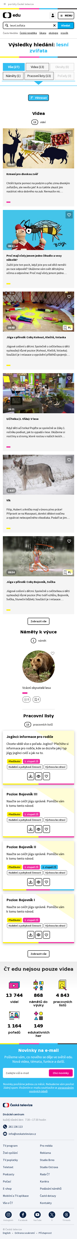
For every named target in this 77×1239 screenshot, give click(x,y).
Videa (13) (37, 67)
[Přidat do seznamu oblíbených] (69, 133)
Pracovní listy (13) (39, 76)
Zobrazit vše (38, 621)
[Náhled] (38, 776)
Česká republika (28, 33)
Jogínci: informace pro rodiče (29, 736)
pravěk (64, 33)
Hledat (65, 25)
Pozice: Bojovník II (21, 847)
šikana (42, 33)
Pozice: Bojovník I (20, 900)
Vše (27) (14, 67)
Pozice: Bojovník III (21, 794)
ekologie (53, 33)
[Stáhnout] (30, 776)
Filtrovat (41, 98)
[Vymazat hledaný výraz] (54, 25)
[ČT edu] (11, 16)
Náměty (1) (13, 76)
